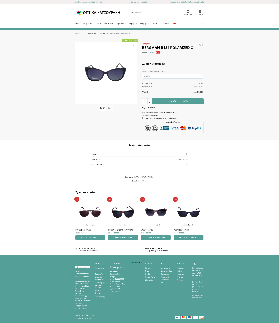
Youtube (180, 280)
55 (187, 164)
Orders (147, 271)
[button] (199, 23)
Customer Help (166, 271)
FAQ (162, 282)
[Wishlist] (101, 200)
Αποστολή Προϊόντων (99, 278)
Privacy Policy (150, 277)
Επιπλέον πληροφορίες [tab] (139, 145)
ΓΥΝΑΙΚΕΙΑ (104, 33)
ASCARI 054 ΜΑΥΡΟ (182, 230)
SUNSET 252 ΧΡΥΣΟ (83, 230)
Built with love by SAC (83, 318)
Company (148, 268)
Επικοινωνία (99, 268)
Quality (148, 274)
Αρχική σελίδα (80, 33)
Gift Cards (149, 280)
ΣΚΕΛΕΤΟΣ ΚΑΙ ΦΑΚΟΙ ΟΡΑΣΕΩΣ (153, 72)
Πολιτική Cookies (98, 291)
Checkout (200, 14)
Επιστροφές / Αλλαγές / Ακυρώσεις (100, 285)
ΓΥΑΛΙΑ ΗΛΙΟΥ (93, 33)
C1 (187, 154)
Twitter (179, 271)
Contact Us (165, 274)
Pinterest (180, 277)
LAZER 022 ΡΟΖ (147, 230)
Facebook (180, 268)
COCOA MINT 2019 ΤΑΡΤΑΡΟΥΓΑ (121, 230)
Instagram (180, 274)
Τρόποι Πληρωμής (99, 272)
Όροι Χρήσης (100, 296)
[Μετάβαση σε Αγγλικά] (174, 23)
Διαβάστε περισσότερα (90, 237)
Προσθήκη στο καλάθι (178, 101)
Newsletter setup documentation (197, 297)
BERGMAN (141, 181)
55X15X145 (183, 159)
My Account (188, 14)
